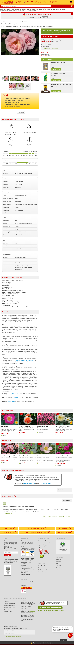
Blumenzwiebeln (4, 10)
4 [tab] (14, 74)
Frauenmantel (14, 393)
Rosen (54, 9)
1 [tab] (8, 74)
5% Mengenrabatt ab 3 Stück (47, 52)
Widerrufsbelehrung (60, 567)
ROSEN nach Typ (19, 21)
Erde (26, 10)
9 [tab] (22, 74)
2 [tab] (10, 74)
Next (37, 78)
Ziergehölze (58, 9)
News (1, 9)
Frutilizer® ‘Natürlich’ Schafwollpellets (24, 360)
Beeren (31, 9)
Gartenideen (23, 9)
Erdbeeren (35, 9)
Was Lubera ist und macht (44, 567)
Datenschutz (58, 561)
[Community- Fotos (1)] (20, 86)
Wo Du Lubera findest (43, 569)
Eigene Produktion (42, 547)
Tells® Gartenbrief (8, 611)
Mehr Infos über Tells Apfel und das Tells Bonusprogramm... (51, 610)
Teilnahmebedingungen (45, 483)
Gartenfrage (32, 611)
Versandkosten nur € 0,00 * (27, 581)
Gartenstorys (7, 609)
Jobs (39, 574)
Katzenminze (15, 397)
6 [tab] (17, 74)
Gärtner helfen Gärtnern (9, 605)
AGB (57, 563)
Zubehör (34, 10)
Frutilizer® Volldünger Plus (58, 62)
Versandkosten (44, 55)
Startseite (3, 21)
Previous (3, 78)
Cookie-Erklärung (59, 565)
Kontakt (40, 576)
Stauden (64, 9)
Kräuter (50, 9)
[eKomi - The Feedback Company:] (62, 544)
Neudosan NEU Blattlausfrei (58, 73)
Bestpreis (17, 9)
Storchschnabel (11, 401)
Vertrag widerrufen (60, 569)
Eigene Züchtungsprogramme (45, 544)
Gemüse (10, 10)
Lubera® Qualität (42, 540)
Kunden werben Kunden (9, 607)
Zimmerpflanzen (20, 10)
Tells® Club (6, 601)
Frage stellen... (67, 500)
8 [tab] (21, 74)
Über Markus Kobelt (42, 565)
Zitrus (46, 9)
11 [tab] (26, 74)
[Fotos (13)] (12, 86)
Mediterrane (41, 9)
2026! (5, 9)
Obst (28, 9)
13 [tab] (29, 74)
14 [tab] (31, 74)
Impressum (58, 559)
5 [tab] (15, 74)
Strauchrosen (26, 21)
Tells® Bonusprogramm (9, 603)
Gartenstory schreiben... (64, 490)
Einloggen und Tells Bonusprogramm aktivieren (50, 607)
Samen (14, 10)
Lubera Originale (10, 9)
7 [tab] (19, 74)
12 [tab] (28, 74)
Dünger (29, 10)
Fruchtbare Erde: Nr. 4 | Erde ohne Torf (61, 84)
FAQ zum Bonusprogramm (29, 483)
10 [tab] (24, 74)
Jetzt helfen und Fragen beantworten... (13, 636)
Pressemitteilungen (42, 571)
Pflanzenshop (8, 21)
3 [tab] (12, 74)
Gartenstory (30, 610)
